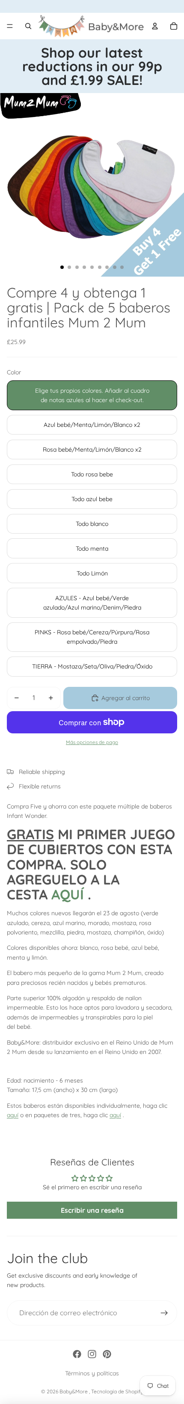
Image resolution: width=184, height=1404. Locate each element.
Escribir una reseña (92, 1210)
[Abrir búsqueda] (28, 26)
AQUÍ (67, 894)
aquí (12, 1115)
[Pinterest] (107, 1354)
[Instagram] (92, 1354)
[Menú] (10, 26)
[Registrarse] (164, 1313)
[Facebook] (77, 1354)
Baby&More (74, 1391)
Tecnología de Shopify (117, 1391)
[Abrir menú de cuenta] (154, 26)
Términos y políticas (92, 1373)
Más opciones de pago (92, 742)
